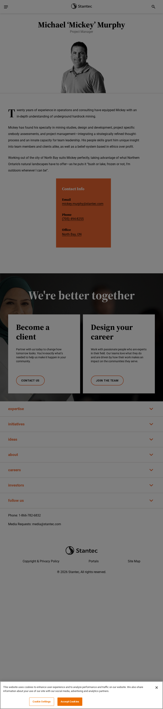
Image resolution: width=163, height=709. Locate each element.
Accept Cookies (70, 701)
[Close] (156, 687)
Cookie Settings (42, 701)
